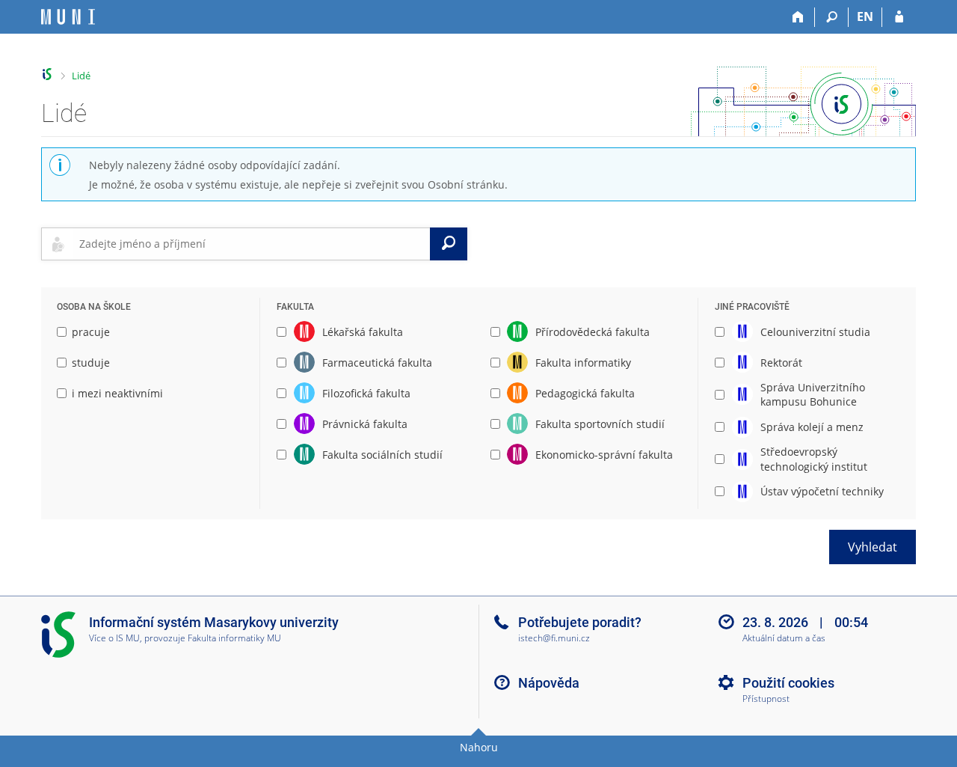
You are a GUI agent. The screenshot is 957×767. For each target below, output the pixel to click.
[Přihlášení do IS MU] (899, 17)
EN (865, 16)
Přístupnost (766, 699)
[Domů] (798, 17)
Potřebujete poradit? (579, 622)
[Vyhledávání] (832, 17)
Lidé (81, 75)
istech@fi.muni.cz (554, 638)
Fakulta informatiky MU (234, 638)
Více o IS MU (114, 638)
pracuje (91, 332)
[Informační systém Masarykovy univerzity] (68, 17)
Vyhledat (872, 547)
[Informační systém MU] (47, 74)
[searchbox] (251, 243)
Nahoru (479, 747)
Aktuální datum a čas (783, 638)
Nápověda (548, 683)
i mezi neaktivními (117, 393)
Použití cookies (788, 683)
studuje (91, 362)
